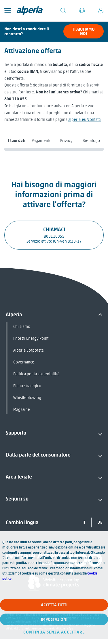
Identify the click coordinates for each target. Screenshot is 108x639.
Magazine (21, 409)
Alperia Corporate (28, 350)
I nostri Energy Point (30, 338)
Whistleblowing (27, 397)
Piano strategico (27, 385)
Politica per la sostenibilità (36, 374)
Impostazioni (54, 619)
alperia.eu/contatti (84, 119)
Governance (23, 362)
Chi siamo (21, 326)
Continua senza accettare (54, 632)
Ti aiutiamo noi (83, 31)
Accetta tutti (54, 604)
